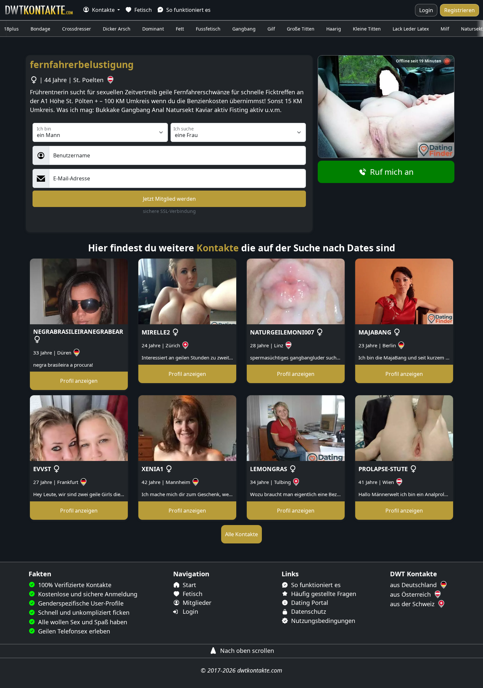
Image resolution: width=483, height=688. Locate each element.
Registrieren (459, 10)
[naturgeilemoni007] (296, 291)
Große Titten (300, 29)
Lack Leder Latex (411, 29)
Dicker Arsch (116, 29)
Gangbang (244, 29)
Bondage (40, 29)
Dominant (153, 29)
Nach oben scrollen (246, 650)
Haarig (333, 29)
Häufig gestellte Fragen (322, 594)
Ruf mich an (391, 171)
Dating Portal (308, 603)
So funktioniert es (188, 9)
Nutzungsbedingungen (322, 621)
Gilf (271, 29)
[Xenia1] (187, 427)
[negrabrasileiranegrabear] (79, 291)
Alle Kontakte (241, 534)
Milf (445, 29)
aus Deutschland (414, 585)
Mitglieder (196, 603)
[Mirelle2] (187, 291)
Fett (180, 29)
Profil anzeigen (79, 380)
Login (426, 10)
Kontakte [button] (103, 9)
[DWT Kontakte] (39, 10)
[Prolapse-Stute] (404, 427)
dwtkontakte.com (259, 670)
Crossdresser (76, 29)
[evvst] (79, 427)
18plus (11, 29)
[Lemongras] (296, 427)
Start (188, 585)
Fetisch (142, 9)
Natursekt (472, 29)
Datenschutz (307, 611)
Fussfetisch (208, 29)
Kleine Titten (367, 29)
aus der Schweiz (413, 604)
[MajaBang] (404, 291)
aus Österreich (411, 594)
